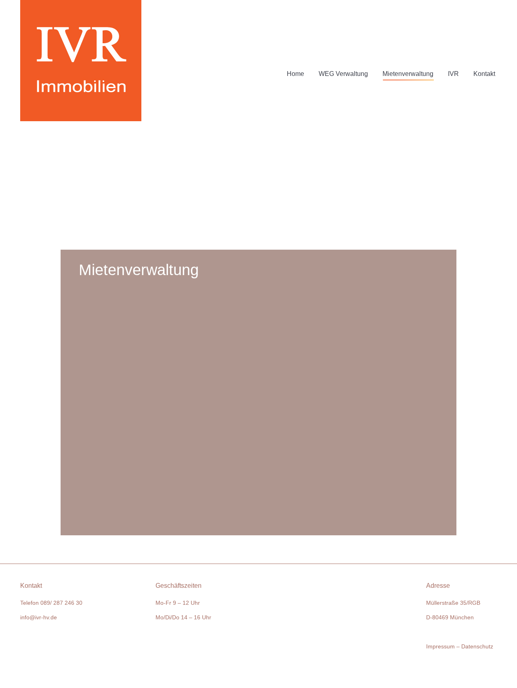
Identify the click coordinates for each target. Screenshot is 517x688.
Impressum (440, 646)
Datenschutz (477, 646)
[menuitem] (295, 60)
